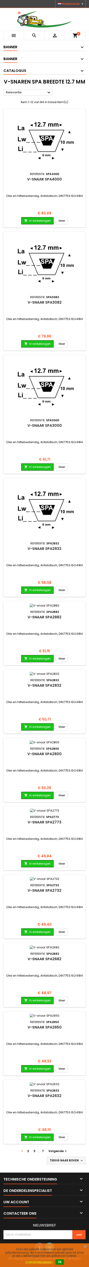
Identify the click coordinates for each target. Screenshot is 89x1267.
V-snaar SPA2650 (45, 1027)
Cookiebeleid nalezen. (39, 1262)
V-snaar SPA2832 (44, 685)
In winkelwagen (37, 221)
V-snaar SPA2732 (44, 890)
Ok (59, 1262)
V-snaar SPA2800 (44, 754)
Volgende (58, 1151)
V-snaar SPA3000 (44, 425)
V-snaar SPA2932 (44, 548)
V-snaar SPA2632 (44, 1095)
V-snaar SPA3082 (45, 302)
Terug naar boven (67, 1160)
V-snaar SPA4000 (44, 179)
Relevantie (29, 92)
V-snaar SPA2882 (44, 617)
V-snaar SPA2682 (44, 959)
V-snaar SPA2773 (44, 822)
